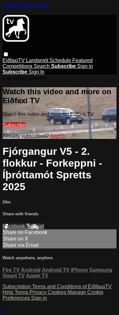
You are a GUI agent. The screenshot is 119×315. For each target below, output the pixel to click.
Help (9, 292)
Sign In (36, 72)
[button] (6, 54)
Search (42, 66)
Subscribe (14, 125)
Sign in (85, 66)
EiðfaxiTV (14, 60)
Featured (82, 60)
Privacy (39, 292)
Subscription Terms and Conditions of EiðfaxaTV (57, 286)
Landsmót (38, 60)
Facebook (14, 226)
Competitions (18, 66)
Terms (22, 292)
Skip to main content (25, 5)
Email (37, 226)
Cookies (58, 292)
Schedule (61, 60)
